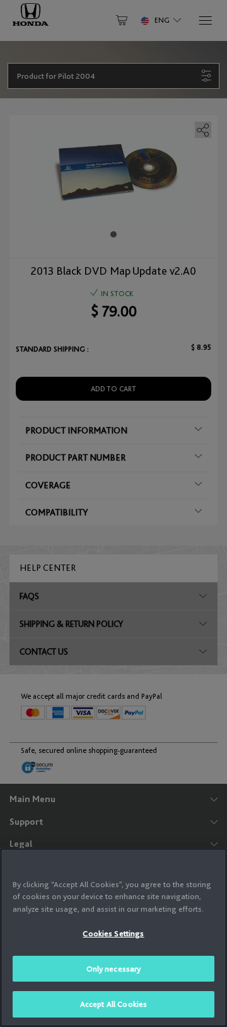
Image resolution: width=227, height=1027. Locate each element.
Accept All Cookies (113, 1004)
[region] (113, 937)
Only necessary (113, 968)
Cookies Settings (113, 933)
